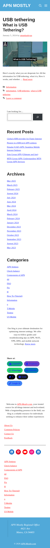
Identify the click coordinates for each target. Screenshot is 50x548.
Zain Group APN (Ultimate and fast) (22, 154)
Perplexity (33, 364)
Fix (8, 288)
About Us (8, 425)
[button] (40, 5)
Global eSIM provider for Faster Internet (24, 139)
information (11, 91)
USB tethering (23, 91)
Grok (24, 377)
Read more (27, 79)
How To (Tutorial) (14, 296)
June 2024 (11, 202)
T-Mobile (11, 308)
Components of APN (16, 275)
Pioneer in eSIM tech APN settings (22, 143)
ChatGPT (16, 364)
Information (11, 87)
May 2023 (11, 248)
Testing (10, 313)
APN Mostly (17, 5)
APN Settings (12, 267)
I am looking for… (15, 111)
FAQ (9, 283)
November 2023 (14, 231)
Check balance (13, 271)
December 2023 (14, 227)
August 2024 (12, 193)
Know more (30, 344)
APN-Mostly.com (24, 404)
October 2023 (13, 235)
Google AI (16, 383)
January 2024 (13, 223)
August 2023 (12, 243)
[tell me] (37, 117)
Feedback (8, 438)
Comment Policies (12, 429)
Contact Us (9, 434)
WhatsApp (16, 370)
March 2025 (12, 185)
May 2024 (11, 206)
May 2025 (11, 181)
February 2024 (13, 218)
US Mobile (11, 317)
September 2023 (14, 239)
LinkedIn (33, 370)
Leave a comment (14, 98)
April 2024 (11, 210)
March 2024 (12, 214)
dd (8, 279)
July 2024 (11, 198)
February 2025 (13, 189)
